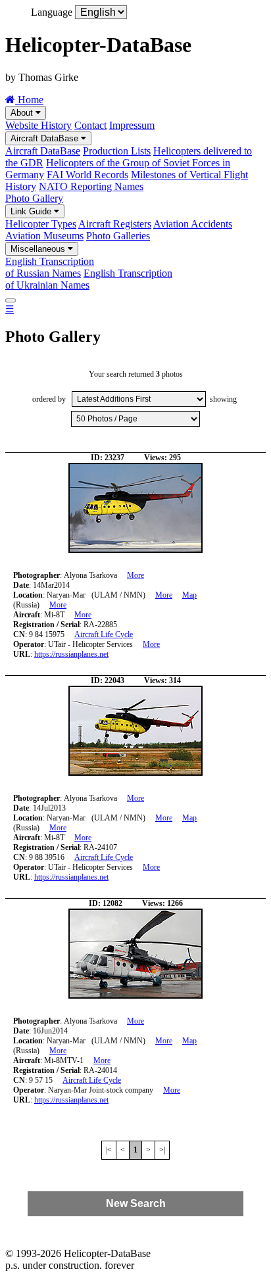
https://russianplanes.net (71, 654)
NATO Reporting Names (91, 186)
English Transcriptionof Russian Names (49, 267)
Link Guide (32, 211)
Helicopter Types (40, 223)
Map (189, 595)
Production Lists (117, 150)
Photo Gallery (34, 198)
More (135, 575)
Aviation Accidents (192, 223)
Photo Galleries (118, 235)
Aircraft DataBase (46, 138)
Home (29, 99)
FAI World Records (87, 174)
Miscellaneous (39, 249)
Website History (38, 125)
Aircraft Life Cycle (103, 634)
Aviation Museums (44, 235)
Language (51, 12)
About (23, 113)
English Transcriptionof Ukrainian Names (88, 279)
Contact (90, 125)
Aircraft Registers (114, 223)
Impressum (132, 125)
